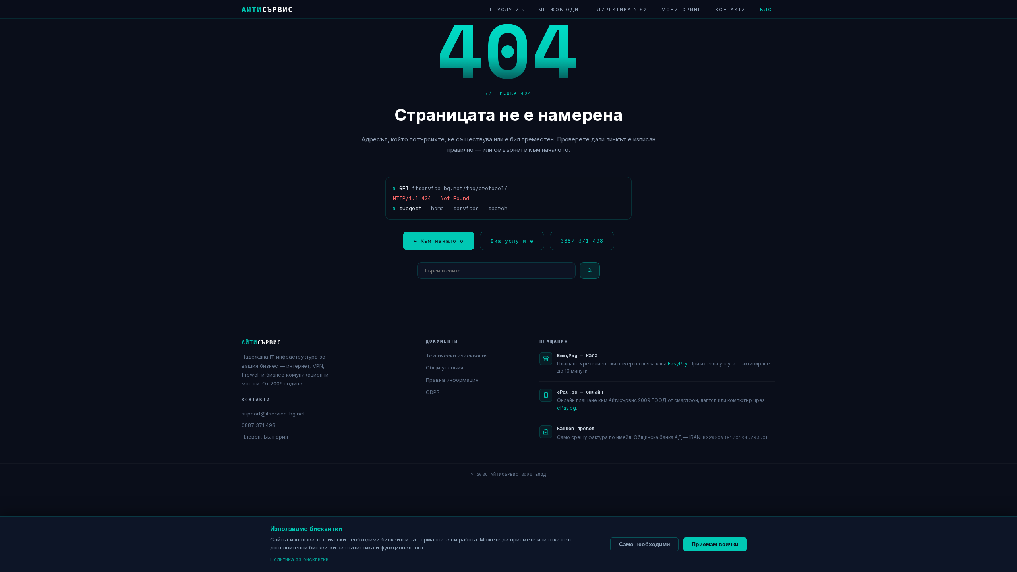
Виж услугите (512, 241)
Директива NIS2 (622, 9)
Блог (767, 9)
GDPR (433, 392)
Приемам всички (715, 544)
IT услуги (505, 9)
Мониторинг (681, 9)
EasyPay (677, 364)
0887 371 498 (582, 241)
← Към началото (439, 241)
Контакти (730, 9)
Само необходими (644, 544)
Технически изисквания (457, 355)
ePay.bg (566, 408)
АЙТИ (267, 9)
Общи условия (444, 367)
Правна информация (452, 380)
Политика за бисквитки (299, 559)
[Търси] (590, 270)
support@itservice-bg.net (273, 413)
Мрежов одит (560, 9)
